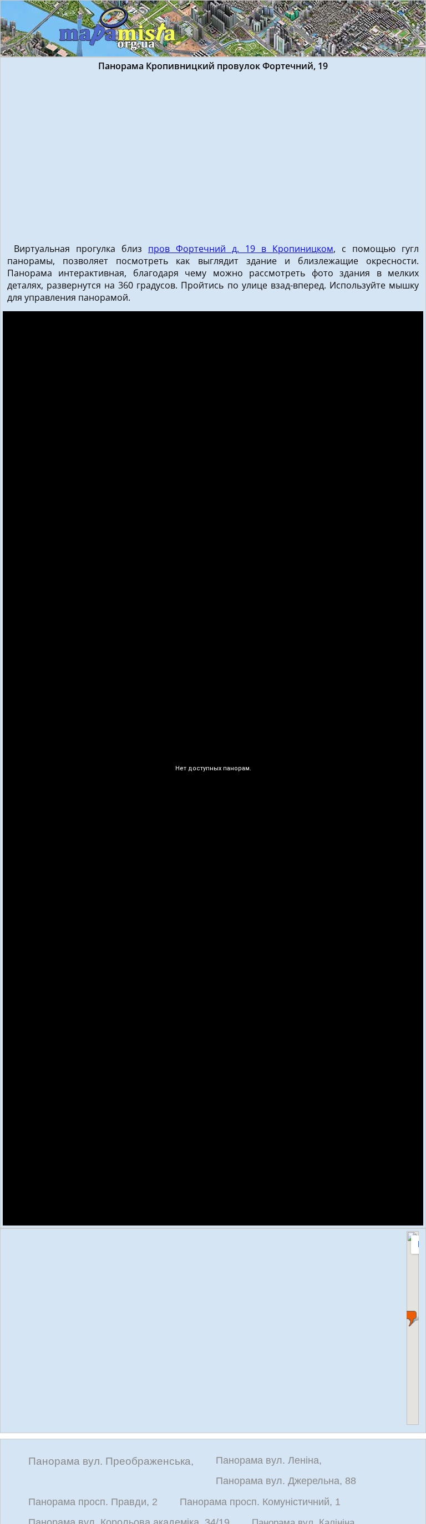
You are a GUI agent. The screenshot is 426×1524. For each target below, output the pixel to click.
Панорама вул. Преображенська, (111, 1461)
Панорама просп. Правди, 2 (93, 1501)
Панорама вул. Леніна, (269, 1460)
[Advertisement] (213, 155)
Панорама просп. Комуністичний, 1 (260, 1501)
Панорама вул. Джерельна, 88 (286, 1480)
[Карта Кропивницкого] (118, 29)
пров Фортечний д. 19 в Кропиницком (240, 249)
